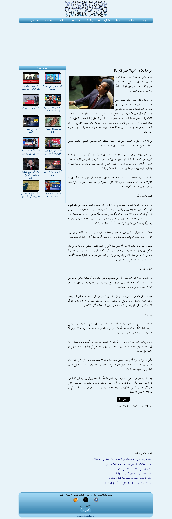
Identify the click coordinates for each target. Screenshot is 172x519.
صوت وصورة (34, 20)
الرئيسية (145, 20)
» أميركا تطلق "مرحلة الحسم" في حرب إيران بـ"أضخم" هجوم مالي (128, 464)
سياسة (131, 20)
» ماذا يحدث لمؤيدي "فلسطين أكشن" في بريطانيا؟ (133, 473)
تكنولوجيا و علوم (104, 20)
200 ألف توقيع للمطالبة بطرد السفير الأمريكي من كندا (31, 175)
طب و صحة (76, 20)
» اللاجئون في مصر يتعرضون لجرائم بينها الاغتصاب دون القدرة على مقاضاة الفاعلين (121, 459)
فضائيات (48, 20)
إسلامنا (89, 20)
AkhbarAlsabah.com (85, 516)
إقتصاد (117, 20)
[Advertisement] (86, 43)
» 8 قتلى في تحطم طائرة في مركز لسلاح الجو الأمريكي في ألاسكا (128, 483)
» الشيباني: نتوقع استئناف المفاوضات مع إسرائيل (134, 469)
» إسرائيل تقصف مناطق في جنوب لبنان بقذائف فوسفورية (130, 478)
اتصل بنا (86, 510)
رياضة (62, 20)
